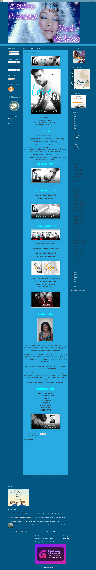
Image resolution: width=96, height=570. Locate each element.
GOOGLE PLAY (45, 287)
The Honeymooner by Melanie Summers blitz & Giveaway (20, 519)
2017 (73, 272)
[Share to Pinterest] (45, 434)
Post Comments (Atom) (48, 480)
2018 (73, 128)
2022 (73, 121)
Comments (12, 53)
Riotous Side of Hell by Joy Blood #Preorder (78, 229)
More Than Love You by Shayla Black (78, 217)
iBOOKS (51, 284)
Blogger (55, 567)
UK (47, 195)
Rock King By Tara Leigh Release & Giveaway (78, 191)
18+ (28, 435)
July (74, 139)
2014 (73, 277)
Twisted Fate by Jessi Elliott (78, 227)
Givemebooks (32, 435)
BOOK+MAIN (45, 410)
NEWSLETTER (45, 405)
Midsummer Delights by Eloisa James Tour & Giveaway (78, 247)
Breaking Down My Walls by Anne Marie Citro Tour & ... (78, 243)
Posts (11, 51)
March (74, 146)
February (75, 148)
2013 (73, 279)
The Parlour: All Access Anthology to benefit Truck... (77, 151)
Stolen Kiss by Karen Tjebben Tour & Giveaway (78, 174)
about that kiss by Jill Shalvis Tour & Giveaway (78, 258)
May (74, 142)
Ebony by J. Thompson (77, 213)
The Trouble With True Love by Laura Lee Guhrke (78, 232)
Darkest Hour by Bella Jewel (78, 214)
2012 (73, 281)
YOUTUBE (45, 403)
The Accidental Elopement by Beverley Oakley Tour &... (78, 170)
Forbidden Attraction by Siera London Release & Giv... (79, 220)
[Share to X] (43, 434)
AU (55, 195)
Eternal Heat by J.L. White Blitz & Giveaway (18, 512)
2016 (73, 274)
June (74, 141)
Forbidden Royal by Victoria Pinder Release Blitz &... (78, 263)
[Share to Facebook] (44, 434)
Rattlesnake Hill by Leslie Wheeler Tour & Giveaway (78, 201)
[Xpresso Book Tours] (80, 88)
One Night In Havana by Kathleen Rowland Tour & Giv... (78, 180)
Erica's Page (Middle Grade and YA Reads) (35, 44)
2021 (73, 123)
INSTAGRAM (46, 400)
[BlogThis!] (41, 434)
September (75, 135)
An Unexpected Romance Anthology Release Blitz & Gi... (79, 210)
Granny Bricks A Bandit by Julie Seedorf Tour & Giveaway (25, 523)
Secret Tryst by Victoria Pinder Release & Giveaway (78, 154)
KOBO (44, 284)
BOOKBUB (45, 408)
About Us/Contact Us (19, 44)
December (75, 130)
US (44, 195)
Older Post (64, 476)
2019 (73, 127)
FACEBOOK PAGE (45, 393)
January (75, 270)
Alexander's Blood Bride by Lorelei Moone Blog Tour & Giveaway (22, 516)
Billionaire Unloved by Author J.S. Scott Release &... (79, 161)
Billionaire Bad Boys (77, 225)
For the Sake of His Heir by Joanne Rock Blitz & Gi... (78, 185)
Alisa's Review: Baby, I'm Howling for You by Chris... (78, 254)
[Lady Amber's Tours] (79, 62)
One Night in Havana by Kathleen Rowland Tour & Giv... (78, 266)
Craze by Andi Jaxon (77, 183)
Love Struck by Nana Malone (79, 240)
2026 (73, 114)
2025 (73, 116)
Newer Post (27, 476)
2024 (73, 118)
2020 (73, 125)
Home (10, 44)
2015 (73, 276)
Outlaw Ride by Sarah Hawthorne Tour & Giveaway (77, 197)
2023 (73, 119)
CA (51, 195)
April (74, 144)
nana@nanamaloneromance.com (55, 382)
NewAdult (37, 435)
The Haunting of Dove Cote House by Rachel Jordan (78, 204)
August (74, 137)
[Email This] (40, 434)
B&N (38, 284)
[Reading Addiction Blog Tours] (50, 563)
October (75, 133)
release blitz (42, 435)
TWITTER (45, 398)
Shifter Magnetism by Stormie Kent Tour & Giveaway (19, 530)
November (75, 132)
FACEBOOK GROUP (45, 396)
